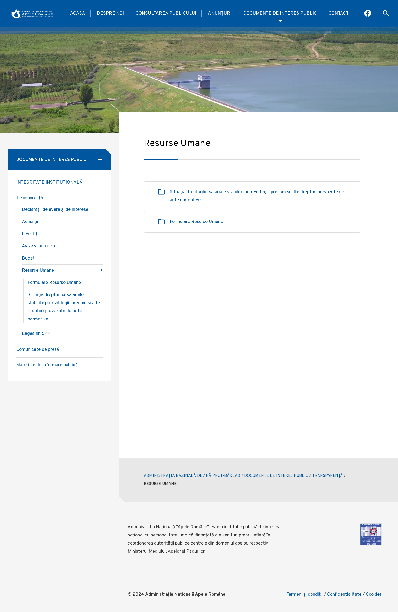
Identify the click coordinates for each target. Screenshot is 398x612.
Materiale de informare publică (47, 365)
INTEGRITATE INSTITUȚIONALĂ (49, 183)
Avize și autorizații (40, 246)
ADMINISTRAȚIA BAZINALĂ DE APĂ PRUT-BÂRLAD (192, 475)
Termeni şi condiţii (304, 595)
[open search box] (386, 14)
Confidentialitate (344, 595)
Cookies (374, 595)
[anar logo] (32, 14)
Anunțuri (219, 14)
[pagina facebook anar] (368, 14)
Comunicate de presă (37, 350)
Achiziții (30, 222)
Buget (28, 258)
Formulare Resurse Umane (196, 222)
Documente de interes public (280, 14)
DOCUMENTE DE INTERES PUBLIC (276, 475)
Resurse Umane (38, 271)
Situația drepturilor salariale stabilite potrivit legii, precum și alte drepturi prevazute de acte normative (257, 196)
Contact (338, 14)
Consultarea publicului (166, 14)
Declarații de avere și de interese (55, 210)
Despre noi (110, 14)
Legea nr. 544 (36, 334)
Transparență (29, 198)
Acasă (77, 14)
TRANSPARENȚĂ (327, 475)
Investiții (31, 234)
